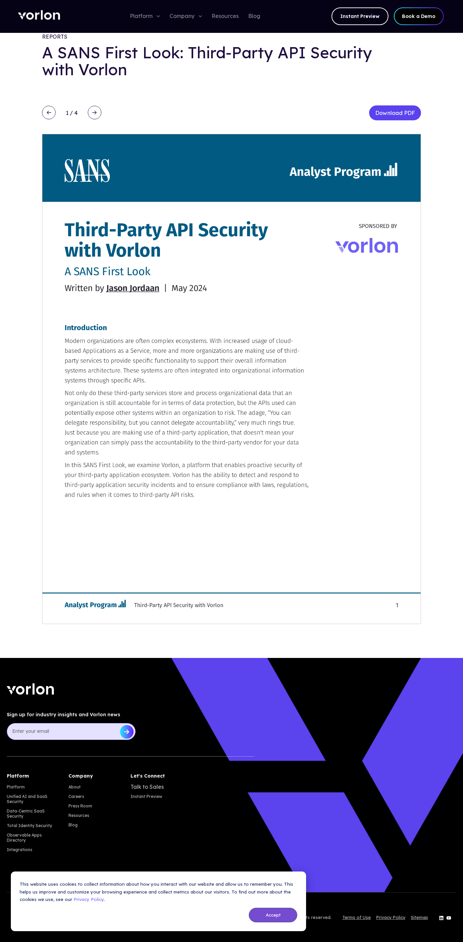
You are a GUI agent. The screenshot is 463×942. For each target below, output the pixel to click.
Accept (273, 915)
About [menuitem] (74, 786)
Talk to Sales (147, 786)
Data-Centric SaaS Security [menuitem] (26, 813)
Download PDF (395, 112)
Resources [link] (225, 16)
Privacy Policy (89, 899)
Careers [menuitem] (76, 796)
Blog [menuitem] (73, 824)
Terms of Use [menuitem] (356, 917)
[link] (39, 16)
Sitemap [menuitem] (419, 917)
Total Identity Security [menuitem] (29, 825)
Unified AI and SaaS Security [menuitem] (27, 799)
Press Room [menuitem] (80, 805)
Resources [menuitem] (78, 815)
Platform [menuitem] (16, 786)
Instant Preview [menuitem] (146, 796)
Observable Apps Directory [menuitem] (24, 838)
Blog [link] (254, 16)
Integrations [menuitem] (19, 849)
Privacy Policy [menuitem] (390, 917)
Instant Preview (360, 16)
